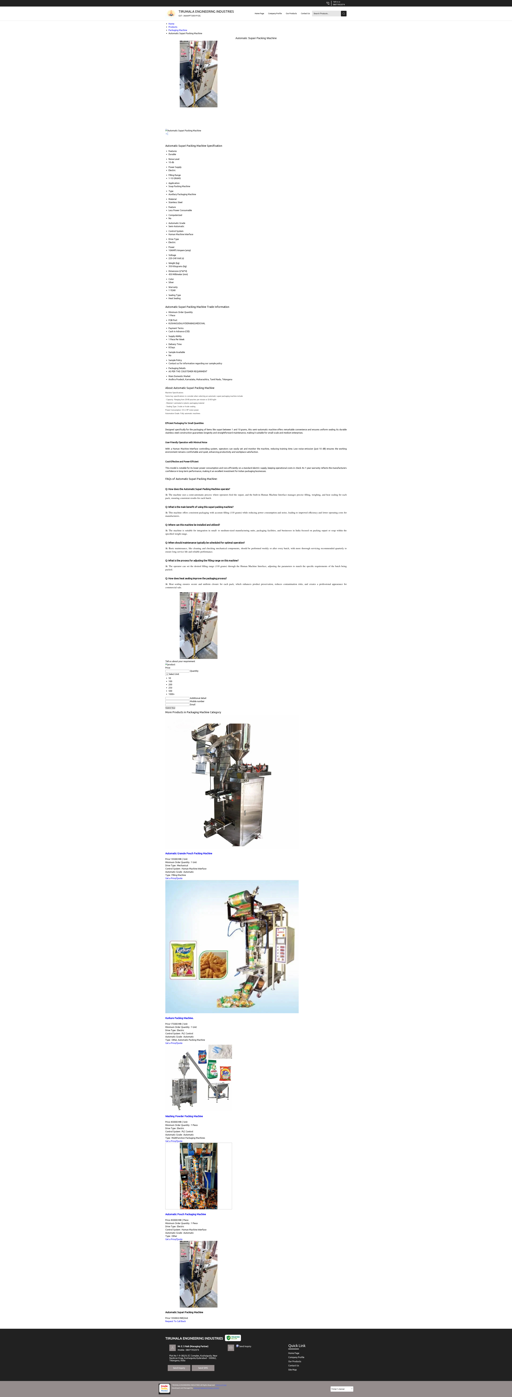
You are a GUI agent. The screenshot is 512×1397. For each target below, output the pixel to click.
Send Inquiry (245, 1346)
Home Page (259, 13)
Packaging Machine (178, 30)
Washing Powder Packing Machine (184, 1116)
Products (173, 27)
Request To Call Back (175, 1321)
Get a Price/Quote (173, 878)
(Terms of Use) (221, 1385)
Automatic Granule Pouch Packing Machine (188, 853)
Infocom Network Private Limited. (206, 1388)
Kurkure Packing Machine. (179, 1018)
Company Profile (275, 13)
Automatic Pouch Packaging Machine (185, 1214)
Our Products (291, 13)
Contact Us (305, 13)
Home (171, 24)
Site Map (292, 1369)
